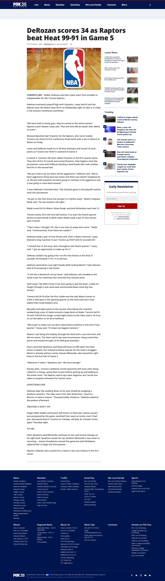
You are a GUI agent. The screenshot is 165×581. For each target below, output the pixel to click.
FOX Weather (42, 500)
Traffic (64, 478)
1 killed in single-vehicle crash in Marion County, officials (127, 119)
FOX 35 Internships (67, 541)
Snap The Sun (42, 505)
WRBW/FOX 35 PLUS (68, 555)
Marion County (18, 497)
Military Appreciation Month (20, 514)
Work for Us (65, 539)
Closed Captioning (67, 557)
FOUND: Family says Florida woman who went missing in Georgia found (114, 90)
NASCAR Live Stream (139, 538)
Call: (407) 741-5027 (91, 528)
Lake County (17, 495)
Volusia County (18, 508)
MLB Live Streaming (139, 535)
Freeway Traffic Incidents (70, 486)
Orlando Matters (19, 536)
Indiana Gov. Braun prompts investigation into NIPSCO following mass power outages (114, 100)
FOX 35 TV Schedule (20, 531)
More (124, 4)
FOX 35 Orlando (32, 44)
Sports (135, 478)
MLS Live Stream (138, 555)
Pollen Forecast (42, 497)
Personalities (65, 536)
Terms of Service (122, 219)
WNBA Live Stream (138, 553)
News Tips (89, 524)
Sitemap (16, 518)
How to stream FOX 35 (69, 528)
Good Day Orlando (20, 533)
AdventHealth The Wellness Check (94, 490)
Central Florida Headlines (22, 484)
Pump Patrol (65, 481)
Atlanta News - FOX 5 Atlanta (45, 538)
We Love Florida (90, 481)
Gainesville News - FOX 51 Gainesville (46, 529)
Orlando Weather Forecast (46, 486)
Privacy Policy (124, 217)
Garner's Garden (90, 497)
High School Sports (138, 491)
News (16, 478)
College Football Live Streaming (139, 532)
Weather (41, 478)
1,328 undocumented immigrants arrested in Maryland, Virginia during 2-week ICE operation (114, 59)
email (150, 575)
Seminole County (19, 505)
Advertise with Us (67, 549)
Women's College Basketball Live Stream (140, 549)
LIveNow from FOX (20, 541)
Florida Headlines (19, 481)
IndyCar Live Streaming (140, 541)
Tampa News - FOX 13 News (45, 534)
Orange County (18, 500)
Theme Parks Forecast (45, 492)
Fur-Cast (87, 499)
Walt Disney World (114, 486)
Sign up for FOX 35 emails (70, 544)
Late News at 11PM (20, 539)
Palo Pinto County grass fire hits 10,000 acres (114, 79)
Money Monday (90, 505)
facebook (132, 575)
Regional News (44, 524)
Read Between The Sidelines (138, 482)
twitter (136, 575)
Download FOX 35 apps (69, 547)
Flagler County (18, 492)
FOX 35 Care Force (91, 484)
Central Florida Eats (20, 544)
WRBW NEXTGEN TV (68, 552)
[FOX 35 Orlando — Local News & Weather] (20, 5)
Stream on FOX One (141, 524)
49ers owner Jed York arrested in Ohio (112, 69)
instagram (141, 575)
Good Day (89, 478)
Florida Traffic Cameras (69, 489)
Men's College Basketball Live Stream (141, 544)
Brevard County (19, 489)
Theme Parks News (115, 484)
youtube (145, 575)
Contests (112, 524)
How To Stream (19, 528)
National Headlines (20, 486)
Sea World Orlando (115, 489)
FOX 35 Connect (90, 540)
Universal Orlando (114, 492)
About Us (65, 524)
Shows (16, 524)
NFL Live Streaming (139, 528)
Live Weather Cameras (45, 481)
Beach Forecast (42, 495)
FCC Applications (67, 563)
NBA (40, 44)
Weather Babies (90, 486)
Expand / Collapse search (150, 5)
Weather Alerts (42, 484)
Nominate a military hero (22, 511)
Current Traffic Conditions (70, 484)
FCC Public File (66, 560)
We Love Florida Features (117, 481)
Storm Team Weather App (46, 503)
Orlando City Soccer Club (141, 488)
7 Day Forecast (42, 489)
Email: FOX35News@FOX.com (92, 532)
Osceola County (19, 503)
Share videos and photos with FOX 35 (93, 536)
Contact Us (65, 533)
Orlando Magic (137, 486)
